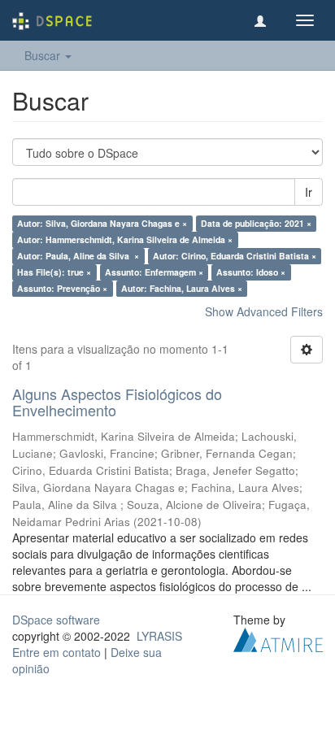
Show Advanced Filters (264, 311)
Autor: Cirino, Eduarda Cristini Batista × (234, 256)
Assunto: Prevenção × (62, 288)
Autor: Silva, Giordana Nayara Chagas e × (102, 223)
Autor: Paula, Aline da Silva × (78, 256)
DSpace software (56, 619)
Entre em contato (56, 652)
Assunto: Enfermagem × (154, 272)
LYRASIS (159, 636)
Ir (308, 192)
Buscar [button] (43, 55)
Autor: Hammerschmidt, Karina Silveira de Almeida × (125, 239)
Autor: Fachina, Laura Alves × (181, 288)
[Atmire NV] (278, 637)
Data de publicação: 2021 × (256, 223)
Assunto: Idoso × (250, 272)
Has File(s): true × (54, 272)
